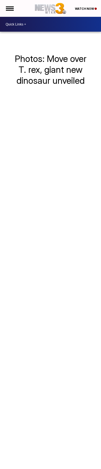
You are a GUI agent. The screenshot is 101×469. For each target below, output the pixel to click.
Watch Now (85, 8)
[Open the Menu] (9, 8)
